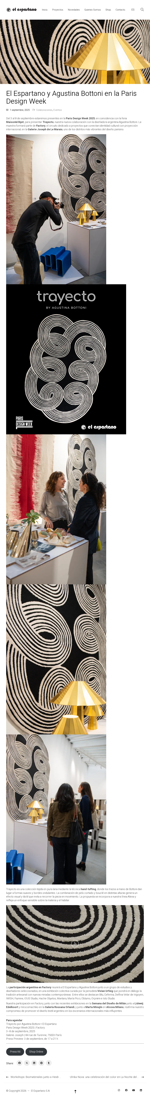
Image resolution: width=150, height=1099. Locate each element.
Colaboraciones (44, 110)
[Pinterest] (41, 1063)
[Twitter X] (27, 1063)
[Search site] (142, 10)
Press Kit (15, 1052)
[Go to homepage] (21, 9)
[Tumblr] (49, 1063)
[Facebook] (19, 1063)
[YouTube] (134, 1090)
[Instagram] (119, 1090)
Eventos (57, 110)
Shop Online (36, 1052)
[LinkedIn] (34, 1063)
